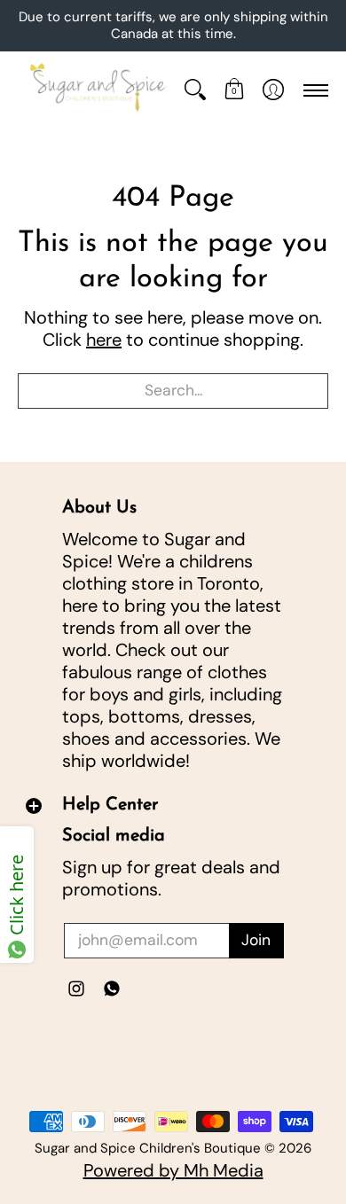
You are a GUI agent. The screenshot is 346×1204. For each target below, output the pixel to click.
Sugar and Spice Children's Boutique (148, 1148)
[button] (234, 90)
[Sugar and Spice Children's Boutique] (97, 90)
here (104, 339)
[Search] (195, 90)
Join (256, 940)
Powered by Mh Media (173, 1170)
